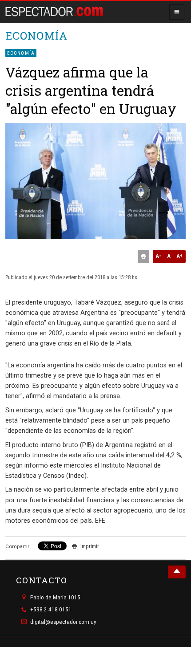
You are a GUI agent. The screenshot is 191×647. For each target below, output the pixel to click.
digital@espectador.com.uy (63, 622)
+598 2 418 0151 (51, 609)
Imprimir (89, 546)
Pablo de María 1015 (55, 597)
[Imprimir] (143, 256)
